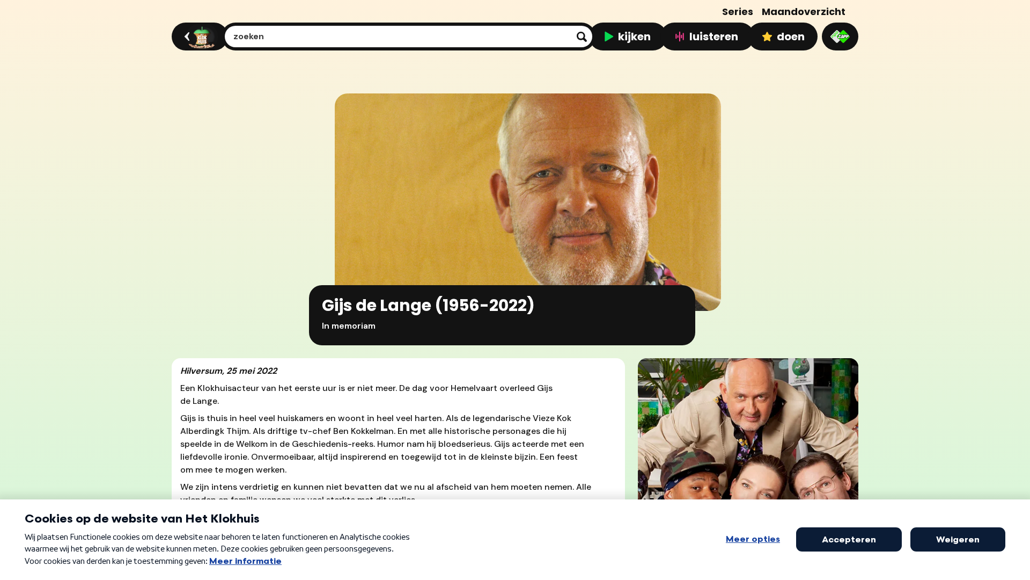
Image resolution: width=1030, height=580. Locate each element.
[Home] (198, 36)
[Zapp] (840, 36)
